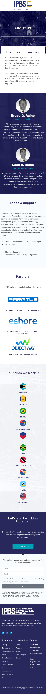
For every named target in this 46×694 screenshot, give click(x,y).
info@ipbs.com (35, 662)
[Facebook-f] (7, 633)
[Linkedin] (11, 633)
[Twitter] (3, 633)
